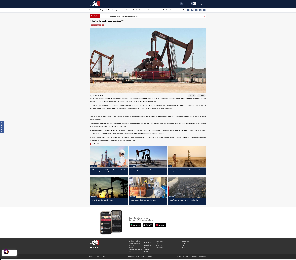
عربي (183, 243)
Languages (185, 241)
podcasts (178, 10)
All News (171, 10)
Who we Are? (180, 256)
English (184, 245)
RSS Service (159, 247)
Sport (140, 10)
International (156, 10)
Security (114, 10)
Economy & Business (125, 10)
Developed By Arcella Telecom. (97, 256)
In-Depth (164, 10)
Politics (108, 10)
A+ (186, 4)
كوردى (184, 247)
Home (91, 10)
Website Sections (134, 241)
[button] (202, 16)
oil (102, 25)
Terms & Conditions (191, 256)
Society (135, 10)
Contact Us (158, 245)
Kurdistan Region (99, 10)
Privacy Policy (202, 256)
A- (176, 4)
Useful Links (159, 241)
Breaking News (95, 16)
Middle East (147, 10)
